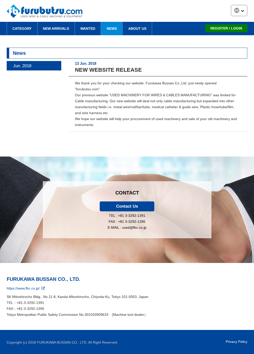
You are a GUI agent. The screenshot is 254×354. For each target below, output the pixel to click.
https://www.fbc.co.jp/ (24, 288)
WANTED (87, 29)
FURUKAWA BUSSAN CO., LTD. (43, 279)
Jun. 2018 (22, 66)
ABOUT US (137, 29)
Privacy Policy (236, 342)
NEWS (112, 29)
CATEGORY (22, 29)
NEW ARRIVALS (56, 29)
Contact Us (127, 206)
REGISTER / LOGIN (226, 28)
